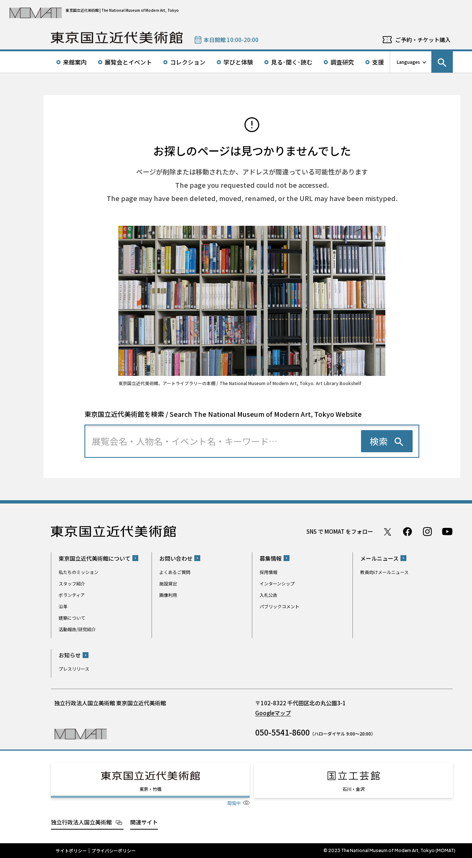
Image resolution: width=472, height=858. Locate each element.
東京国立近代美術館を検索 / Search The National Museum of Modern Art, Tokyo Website (223, 414)
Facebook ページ (407, 531)
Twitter (387, 531)
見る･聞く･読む (291, 62)
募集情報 (271, 558)
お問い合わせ (175, 558)
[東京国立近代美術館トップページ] (117, 38)
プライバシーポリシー (113, 850)
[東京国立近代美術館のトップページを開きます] (80, 733)
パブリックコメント (279, 606)
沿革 (63, 606)
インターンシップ (277, 583)
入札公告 (268, 595)
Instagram (427, 531)
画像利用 (168, 595)
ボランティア (72, 595)
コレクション (187, 62)
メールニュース (379, 558)
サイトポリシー (71, 850)
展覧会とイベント (128, 62)
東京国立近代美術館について (95, 558)
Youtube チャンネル (447, 531)
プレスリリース (74, 668)
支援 (378, 62)
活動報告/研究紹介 (77, 629)
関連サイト (144, 822)
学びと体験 (238, 62)
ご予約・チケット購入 (423, 40)
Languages (408, 62)
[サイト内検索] (442, 62)
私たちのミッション (78, 572)
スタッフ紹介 (72, 583)
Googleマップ (273, 713)
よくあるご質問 (174, 572)
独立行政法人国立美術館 (81, 822)
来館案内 (75, 62)
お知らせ (70, 655)
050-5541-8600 (282, 732)
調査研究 (342, 62)
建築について (72, 618)
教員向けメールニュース (384, 572)
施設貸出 (168, 583)
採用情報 (268, 572)
